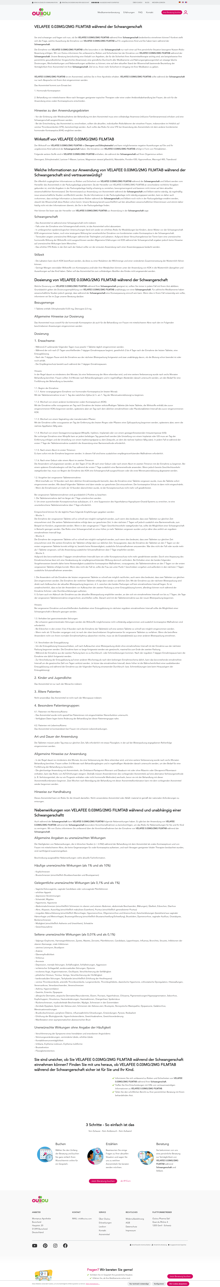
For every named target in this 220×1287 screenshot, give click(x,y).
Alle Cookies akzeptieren (178, 1284)
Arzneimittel (104, 1234)
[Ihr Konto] (185, 12)
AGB (128, 1222)
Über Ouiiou (137, 2)
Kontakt (149, 12)
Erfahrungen (129, 12)
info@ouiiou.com (85, 1219)
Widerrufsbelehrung (135, 1218)
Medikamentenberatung (109, 12)
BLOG (147, 2)
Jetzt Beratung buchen (103, 1181)
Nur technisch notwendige (139, 1284)
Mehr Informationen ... (93, 1284)
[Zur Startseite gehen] (41, 12)
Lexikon (102, 1226)
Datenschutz (131, 1226)
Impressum (131, 1230)
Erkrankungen (105, 1222)
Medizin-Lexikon (158, 2)
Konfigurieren (159, 1284)
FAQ (140, 12)
